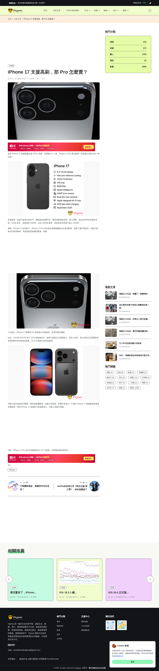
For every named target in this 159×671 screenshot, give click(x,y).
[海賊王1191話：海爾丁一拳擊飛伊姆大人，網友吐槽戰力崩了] (111, 295)
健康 (124, 10)
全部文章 (56, 10)
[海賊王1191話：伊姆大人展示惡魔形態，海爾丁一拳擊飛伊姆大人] (111, 320)
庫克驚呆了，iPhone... (23, 592)
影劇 (112, 67)
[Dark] (150, 3)
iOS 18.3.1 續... (68, 592)
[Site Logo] (15, 10)
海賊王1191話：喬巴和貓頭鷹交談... (134, 331)
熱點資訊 (60, 626)
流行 (115, 10)
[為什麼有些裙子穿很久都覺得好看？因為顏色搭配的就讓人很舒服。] (111, 308)
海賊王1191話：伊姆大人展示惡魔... (134, 319)
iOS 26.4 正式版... (118, 592)
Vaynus (78, 668)
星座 (58, 621)
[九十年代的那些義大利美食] (111, 345)
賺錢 (105, 10)
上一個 (25, 482)
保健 (112, 48)
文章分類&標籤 (72, 10)
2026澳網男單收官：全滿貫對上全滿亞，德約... (35, 3)
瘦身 (112, 60)
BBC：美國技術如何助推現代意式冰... (135, 355)
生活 (86, 10)
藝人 (112, 54)
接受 (132, 662)
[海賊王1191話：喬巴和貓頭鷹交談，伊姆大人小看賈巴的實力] (111, 333)
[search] (150, 11)
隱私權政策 (85, 630)
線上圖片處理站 (32, 659)
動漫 (58, 630)
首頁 (45, 10)
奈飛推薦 (42, 659)
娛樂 (96, 10)
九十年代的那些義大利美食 (130, 343)
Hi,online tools (53, 659)
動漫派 (22, 659)
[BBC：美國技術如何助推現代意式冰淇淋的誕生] (111, 357)
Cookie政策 (85, 626)
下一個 (82, 482)
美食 (58, 634)
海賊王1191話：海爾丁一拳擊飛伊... (134, 294)
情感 (112, 42)
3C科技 (11, 66)
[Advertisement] (54, 46)
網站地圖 (84, 621)
